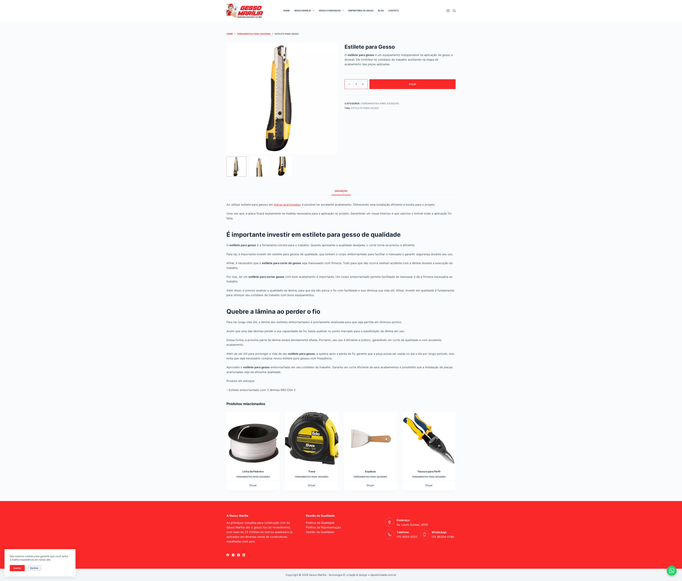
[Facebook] (227, 555)
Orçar (412, 84)
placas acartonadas (287, 204)
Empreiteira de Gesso (361, 10)
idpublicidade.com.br (383, 575)
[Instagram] (233, 555)
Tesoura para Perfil (429, 471)
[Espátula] (370, 438)
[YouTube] (238, 555)
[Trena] (311, 438)
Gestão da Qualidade (320, 532)
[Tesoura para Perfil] (429, 438)
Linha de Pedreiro (253, 471)
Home (286, 10)
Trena (311, 471)
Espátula (370, 471)
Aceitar (17, 568)
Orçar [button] (429, 485)
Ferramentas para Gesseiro (380, 103)
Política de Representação (323, 527)
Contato (393, 10)
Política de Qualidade (320, 522)
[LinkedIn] (243, 555)
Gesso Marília (302, 10)
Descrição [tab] (341, 191)
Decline (34, 568)
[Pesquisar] (454, 10)
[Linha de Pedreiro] (253, 438)
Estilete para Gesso (365, 108)
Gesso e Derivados (330, 10)
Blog (381, 10)
